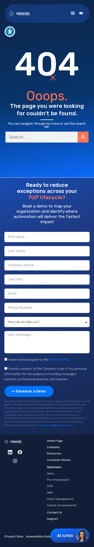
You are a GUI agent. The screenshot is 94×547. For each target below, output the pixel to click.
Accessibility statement (42, 536)
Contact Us (54, 512)
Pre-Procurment (58, 479)
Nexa (50, 473)
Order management (60, 499)
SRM (50, 492)
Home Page (55, 440)
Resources (54, 453)
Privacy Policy (13, 536)
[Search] (83, 137)
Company (53, 447)
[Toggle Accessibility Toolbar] (10, 31)
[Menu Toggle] (73, 13)
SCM (50, 486)
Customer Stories (59, 460)
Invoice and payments (62, 505)
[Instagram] (15, 461)
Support (52, 518)
